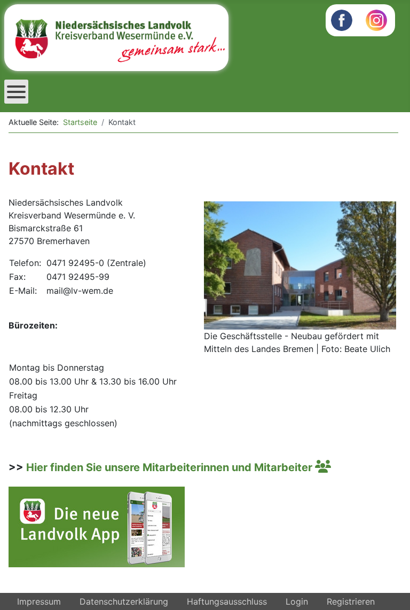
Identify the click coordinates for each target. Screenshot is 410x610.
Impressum (39, 601)
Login (297, 601)
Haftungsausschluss (227, 601)
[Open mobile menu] (16, 92)
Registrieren (351, 601)
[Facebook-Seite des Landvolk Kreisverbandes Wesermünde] (342, 19)
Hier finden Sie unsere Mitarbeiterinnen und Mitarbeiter (170, 467)
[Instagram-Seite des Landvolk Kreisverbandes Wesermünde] (376, 19)
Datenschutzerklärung (124, 601)
